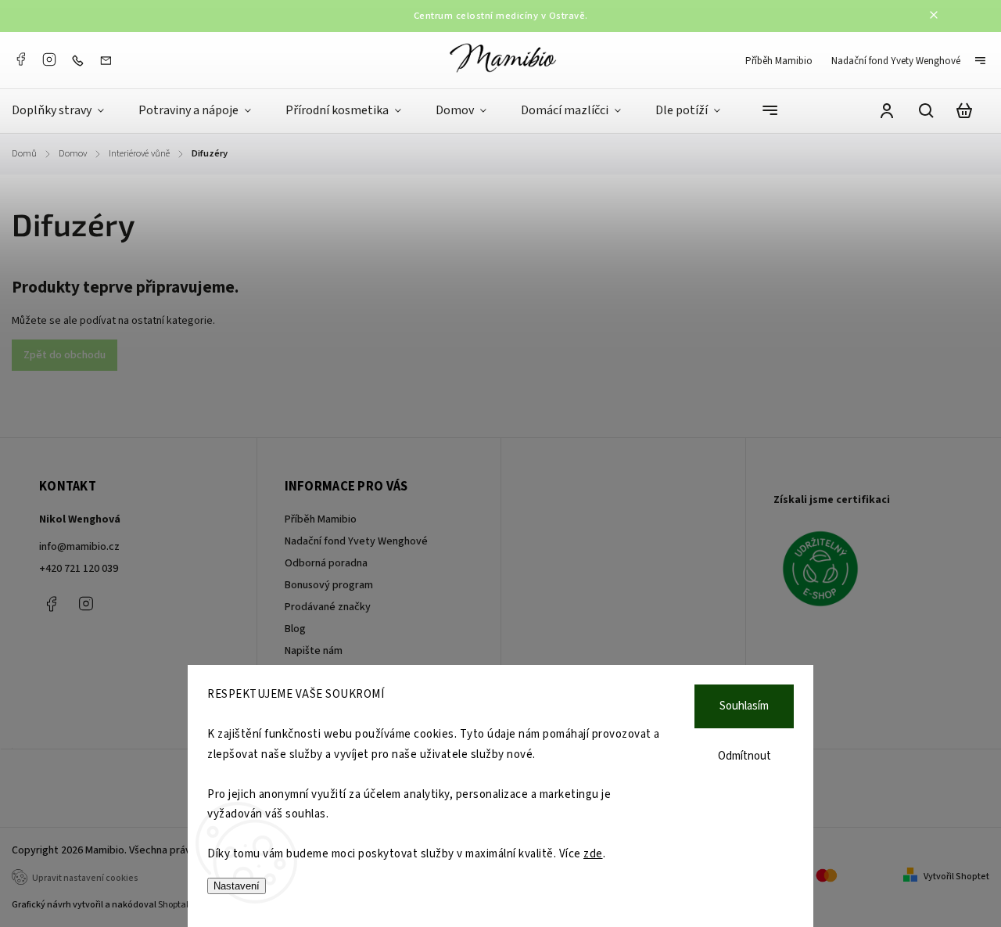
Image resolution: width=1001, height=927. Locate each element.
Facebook (20, 59)
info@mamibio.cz (79, 547)
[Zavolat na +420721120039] (81, 60)
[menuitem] (66, 111)
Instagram (49, 59)
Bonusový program (329, 585)
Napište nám (314, 651)
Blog (295, 629)
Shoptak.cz (180, 904)
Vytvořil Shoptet (956, 876)
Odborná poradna (326, 563)
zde (593, 854)
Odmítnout (744, 756)
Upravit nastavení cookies (85, 878)
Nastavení (236, 886)
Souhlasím (744, 706)
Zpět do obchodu (64, 355)
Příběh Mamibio (779, 61)
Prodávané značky (328, 607)
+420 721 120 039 (78, 569)
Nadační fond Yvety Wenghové (895, 61)
